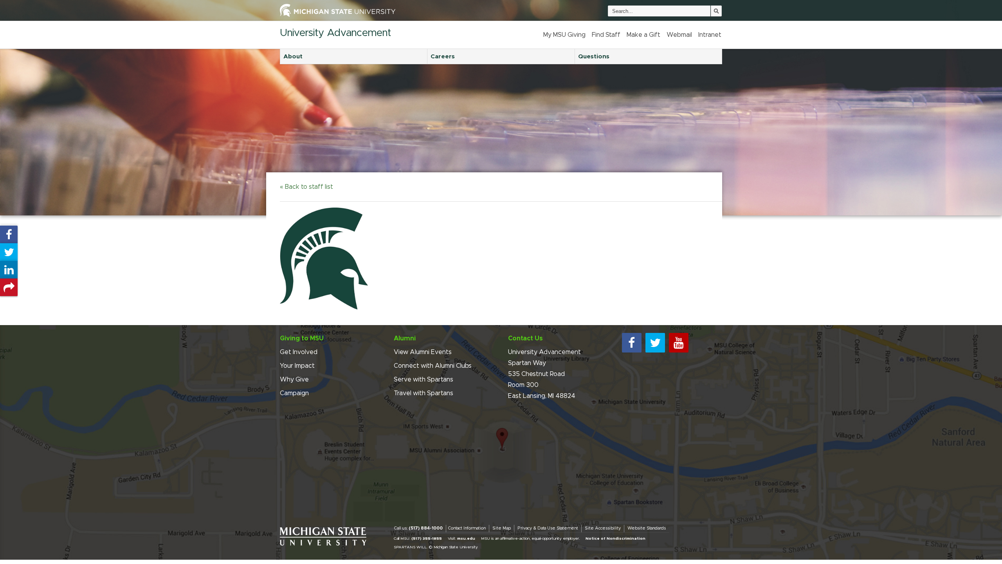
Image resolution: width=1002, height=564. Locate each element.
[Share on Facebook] (9, 234)
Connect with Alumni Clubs (433, 366)
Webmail (679, 35)
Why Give (294, 379)
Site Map (501, 528)
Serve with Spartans (423, 379)
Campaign (294, 393)
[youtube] (678, 342)
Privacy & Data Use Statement (547, 528)
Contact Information (467, 528)
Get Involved (298, 352)
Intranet (709, 35)
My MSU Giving (564, 35)
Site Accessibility (603, 528)
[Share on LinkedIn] (9, 269)
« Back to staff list (306, 187)
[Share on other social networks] (9, 287)
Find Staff (606, 35)
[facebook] (632, 342)
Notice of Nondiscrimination (615, 538)
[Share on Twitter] (9, 252)
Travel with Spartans (423, 393)
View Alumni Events (423, 352)
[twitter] (655, 342)
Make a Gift (643, 35)
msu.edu (466, 538)
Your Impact (297, 366)
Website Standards (646, 528)
